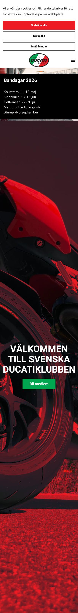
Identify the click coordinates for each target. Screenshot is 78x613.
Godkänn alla (39, 25)
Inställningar (39, 46)
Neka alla (39, 36)
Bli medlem (39, 384)
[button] (73, 60)
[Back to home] (39, 60)
